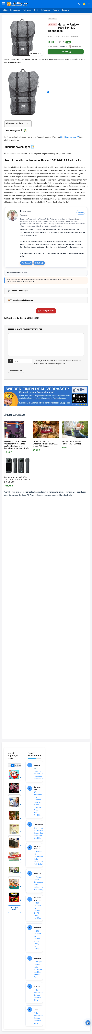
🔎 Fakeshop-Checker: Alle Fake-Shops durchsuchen (38, 774)
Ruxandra (25, 211)
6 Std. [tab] (10, 765)
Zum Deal (64, 52)
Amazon (64, 46)
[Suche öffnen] (79, 4)
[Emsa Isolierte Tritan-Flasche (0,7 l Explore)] (75, 422)
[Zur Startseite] (42, 4)
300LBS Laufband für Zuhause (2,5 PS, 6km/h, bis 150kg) (37, 910)
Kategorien (66, 10)
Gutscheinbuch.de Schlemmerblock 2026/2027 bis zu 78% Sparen (45, 443)
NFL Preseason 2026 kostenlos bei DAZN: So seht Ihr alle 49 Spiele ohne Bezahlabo (38, 803)
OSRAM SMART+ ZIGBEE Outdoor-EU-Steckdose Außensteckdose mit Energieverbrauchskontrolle (16, 444)
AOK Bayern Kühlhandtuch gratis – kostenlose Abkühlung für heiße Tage (39, 969)
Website (81, 212)
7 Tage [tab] (19, 765)
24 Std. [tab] (13, 765)
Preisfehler (27, 10)
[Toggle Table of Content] (26, 124)
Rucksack (52, 19)
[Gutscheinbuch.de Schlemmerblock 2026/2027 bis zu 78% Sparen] (46, 422)
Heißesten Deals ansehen (14, 909)
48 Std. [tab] (16, 765)
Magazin (56, 10)
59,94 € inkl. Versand (68, 137)
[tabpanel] (14, 836)
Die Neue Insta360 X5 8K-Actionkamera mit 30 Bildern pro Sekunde (17, 479)
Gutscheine (45, 10)
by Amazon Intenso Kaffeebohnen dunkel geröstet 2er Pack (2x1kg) (39, 857)
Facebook (25, 263)
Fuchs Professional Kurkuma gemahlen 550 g (38, 995)
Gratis (36, 10)
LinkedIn (38, 263)
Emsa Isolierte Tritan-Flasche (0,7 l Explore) (71, 442)
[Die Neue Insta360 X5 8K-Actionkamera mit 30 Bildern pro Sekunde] (17, 458)
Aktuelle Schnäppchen (11, 10)
